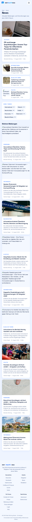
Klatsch (21, 107)
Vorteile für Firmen (8, 497)
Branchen (8, 477)
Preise (8, 499)
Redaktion (23, 482)
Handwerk (8, 480)
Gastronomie (8, 482)
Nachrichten (9, 110)
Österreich (20, 113)
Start (3, 10)
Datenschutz (23, 499)
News (23, 480)
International (10, 107)
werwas (8, 465)
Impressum (24, 497)
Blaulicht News (10, 117)
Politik (20, 110)
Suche (8, 487)
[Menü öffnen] (29, 3)
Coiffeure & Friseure (8, 485)
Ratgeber (23, 477)
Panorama (9, 113)
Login (8, 507)
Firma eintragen (8, 504)
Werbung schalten (8, 502)
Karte (8, 490)
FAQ (8, 509)
